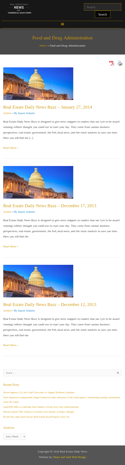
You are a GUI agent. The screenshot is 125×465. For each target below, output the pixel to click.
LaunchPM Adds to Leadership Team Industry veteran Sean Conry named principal (40, 407)
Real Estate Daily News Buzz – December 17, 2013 (49, 205)
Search (102, 14)
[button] (62, 24)
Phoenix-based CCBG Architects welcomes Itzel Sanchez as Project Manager (38, 411)
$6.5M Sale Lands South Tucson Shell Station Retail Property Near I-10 (36, 417)
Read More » (11, 147)
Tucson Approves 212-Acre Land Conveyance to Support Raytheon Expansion (38, 392)
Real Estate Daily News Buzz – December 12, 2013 (49, 304)
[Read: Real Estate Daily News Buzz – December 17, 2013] (38, 182)
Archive (7, 113)
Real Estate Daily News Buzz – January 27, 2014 (47, 107)
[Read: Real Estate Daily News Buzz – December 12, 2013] (38, 280)
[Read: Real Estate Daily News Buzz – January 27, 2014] (38, 83)
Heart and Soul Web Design (69, 457)
